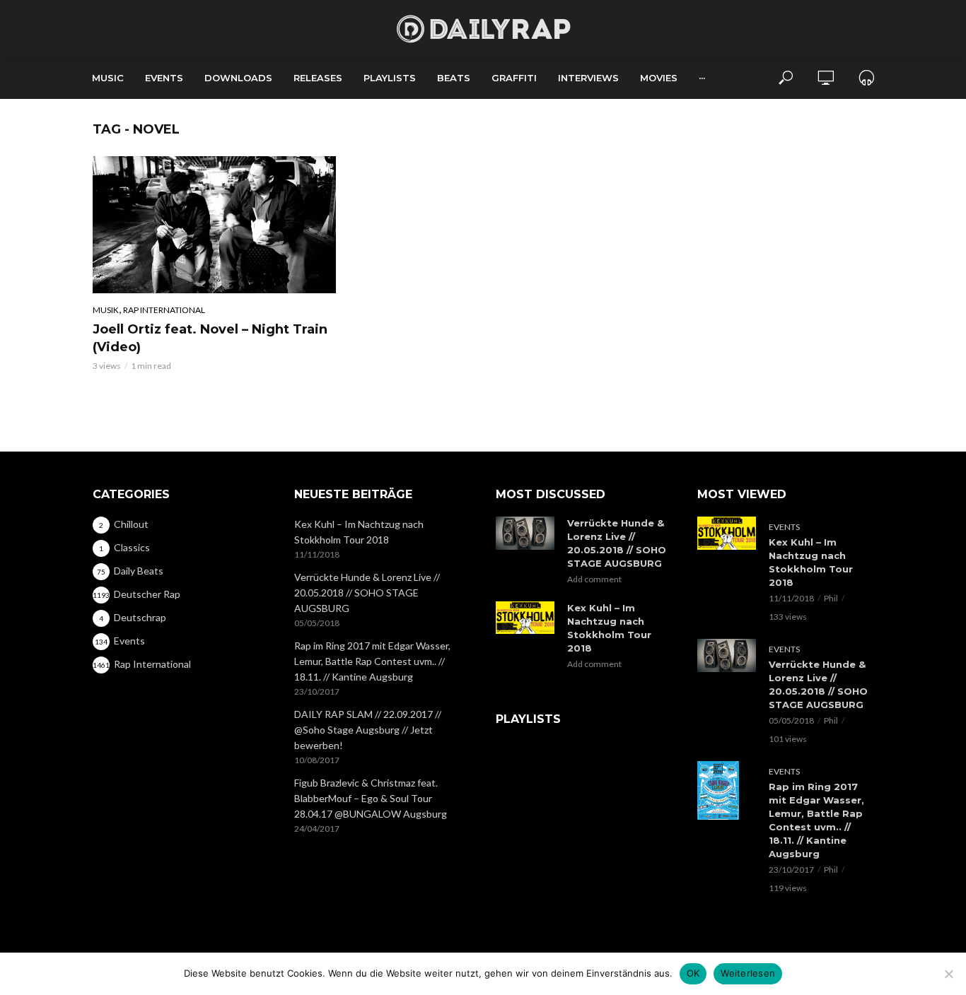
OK (693, 973)
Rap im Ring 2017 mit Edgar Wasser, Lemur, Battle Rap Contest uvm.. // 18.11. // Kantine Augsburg (372, 661)
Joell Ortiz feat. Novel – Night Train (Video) (210, 338)
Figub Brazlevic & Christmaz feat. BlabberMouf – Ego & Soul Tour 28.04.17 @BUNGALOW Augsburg (370, 798)
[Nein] (948, 974)
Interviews (588, 77)
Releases (317, 77)
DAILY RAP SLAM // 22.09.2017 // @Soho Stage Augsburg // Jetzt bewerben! (367, 729)
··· (702, 77)
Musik (106, 310)
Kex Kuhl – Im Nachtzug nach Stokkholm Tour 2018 (359, 532)
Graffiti (514, 77)
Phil (831, 598)
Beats (453, 77)
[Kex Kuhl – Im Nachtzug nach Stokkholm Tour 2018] (525, 618)
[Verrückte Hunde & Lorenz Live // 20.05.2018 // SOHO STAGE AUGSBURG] (525, 533)
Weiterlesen (748, 973)
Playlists (389, 77)
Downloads (238, 77)
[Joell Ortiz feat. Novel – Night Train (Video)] (214, 224)
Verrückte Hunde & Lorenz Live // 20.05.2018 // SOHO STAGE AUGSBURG (367, 592)
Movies (658, 77)
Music (108, 77)
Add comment (594, 579)
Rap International (164, 310)
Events (164, 77)
